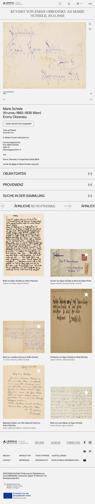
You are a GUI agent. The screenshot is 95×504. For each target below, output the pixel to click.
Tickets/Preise (42, 455)
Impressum (24, 460)
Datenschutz (41, 460)
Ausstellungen (59, 455)
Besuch (6, 455)
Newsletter (25, 455)
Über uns (73, 442)
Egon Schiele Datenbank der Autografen (71, 460)
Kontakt (7, 460)
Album (55, 442)
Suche (39, 442)
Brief (14, 164)
